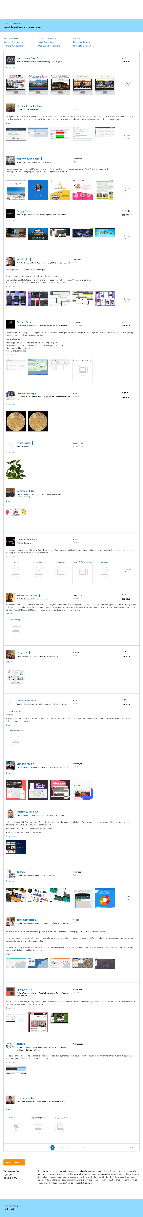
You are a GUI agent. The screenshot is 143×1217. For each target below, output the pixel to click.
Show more (10, 67)
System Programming (47, 38)
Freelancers (17, 23)
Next (131, 1147)
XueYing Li (22, 259)
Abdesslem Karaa (26, 700)
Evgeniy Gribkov (25, 490)
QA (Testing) (78, 38)
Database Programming (13, 42)
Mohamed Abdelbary (28, 158)
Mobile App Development (49, 46)
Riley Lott (22, 652)
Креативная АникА (27, 58)
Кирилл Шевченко (27, 811)
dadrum (21, 871)
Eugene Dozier (25, 322)
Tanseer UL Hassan (27, 595)
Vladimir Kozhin (25, 763)
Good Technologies (27, 539)
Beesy (5, 23)
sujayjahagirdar (25, 1098)
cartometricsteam (27, 919)
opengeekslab (24, 989)
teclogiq (21, 1043)
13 (83, 1147)
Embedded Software (81, 42)
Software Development (13, 46)
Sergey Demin (24, 211)
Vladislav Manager (27, 393)
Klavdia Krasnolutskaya (29, 106)
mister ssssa (23, 442)
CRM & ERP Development (83, 46)
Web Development (11, 38)
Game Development (46, 42)
